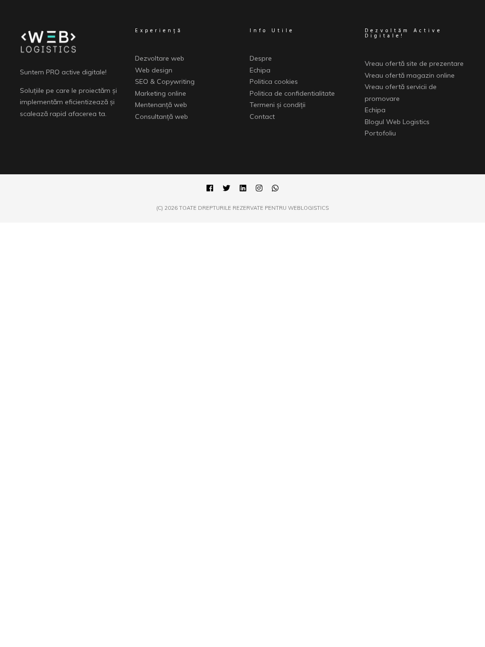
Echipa (260, 70)
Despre (261, 58)
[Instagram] (259, 189)
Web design (153, 70)
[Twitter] (226, 189)
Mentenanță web (161, 104)
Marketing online (160, 93)
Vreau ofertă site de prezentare (414, 63)
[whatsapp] (275, 189)
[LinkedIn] (243, 189)
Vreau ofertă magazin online (410, 75)
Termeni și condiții (277, 104)
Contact (262, 116)
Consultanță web (161, 116)
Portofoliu (380, 133)
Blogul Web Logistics (397, 121)
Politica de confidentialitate (292, 93)
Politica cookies (274, 81)
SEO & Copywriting (165, 81)
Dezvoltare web (159, 58)
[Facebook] (210, 189)
